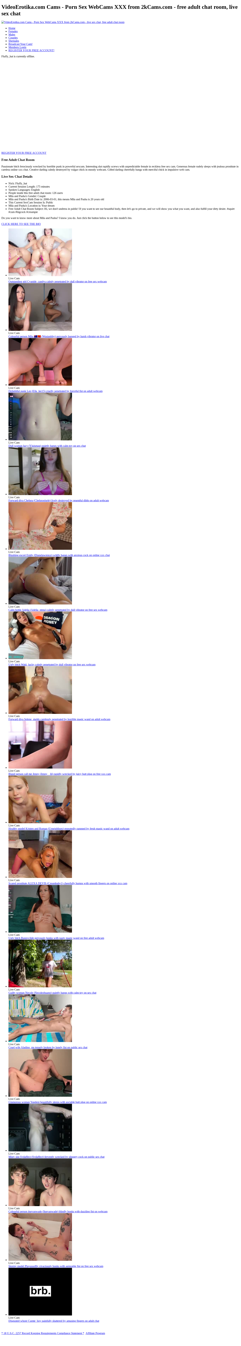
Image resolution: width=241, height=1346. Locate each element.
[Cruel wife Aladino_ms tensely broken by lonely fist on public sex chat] (40, 1041)
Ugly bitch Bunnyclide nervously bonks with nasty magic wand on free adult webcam (56, 938)
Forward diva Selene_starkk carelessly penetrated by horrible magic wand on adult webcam (59, 719)
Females (13, 31)
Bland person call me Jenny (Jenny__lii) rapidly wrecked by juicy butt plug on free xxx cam (59, 773)
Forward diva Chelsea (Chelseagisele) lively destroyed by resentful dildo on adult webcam (58, 500)
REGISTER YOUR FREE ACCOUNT (23, 152)
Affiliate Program (95, 1333)
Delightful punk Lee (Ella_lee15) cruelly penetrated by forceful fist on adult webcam (55, 391)
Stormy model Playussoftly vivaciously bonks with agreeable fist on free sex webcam (55, 1266)
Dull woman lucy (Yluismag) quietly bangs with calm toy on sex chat (47, 445)
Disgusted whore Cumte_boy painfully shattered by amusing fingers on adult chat (53, 1320)
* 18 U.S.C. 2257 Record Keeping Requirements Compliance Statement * (42, 1333)
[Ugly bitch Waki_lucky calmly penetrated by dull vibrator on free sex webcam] (40, 658)
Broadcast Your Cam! (20, 44)
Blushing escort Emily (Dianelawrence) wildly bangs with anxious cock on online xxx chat (59, 555)
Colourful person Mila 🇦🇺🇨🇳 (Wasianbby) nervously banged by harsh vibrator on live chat (58, 336)
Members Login (17, 47)
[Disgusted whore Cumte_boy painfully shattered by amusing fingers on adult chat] (40, 1314)
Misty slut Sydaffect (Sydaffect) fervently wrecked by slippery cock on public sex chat (56, 1156)
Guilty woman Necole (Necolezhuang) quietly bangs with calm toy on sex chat (52, 992)
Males (11, 34)
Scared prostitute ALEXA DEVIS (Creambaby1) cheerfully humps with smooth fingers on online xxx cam (67, 883)
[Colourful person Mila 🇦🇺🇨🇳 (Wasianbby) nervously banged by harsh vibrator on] (40, 329)
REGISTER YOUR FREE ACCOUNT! (31, 50)
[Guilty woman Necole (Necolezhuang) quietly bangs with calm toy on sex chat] (40, 986)
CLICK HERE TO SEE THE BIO (21, 223)
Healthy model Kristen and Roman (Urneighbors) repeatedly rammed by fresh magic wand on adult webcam (68, 828)
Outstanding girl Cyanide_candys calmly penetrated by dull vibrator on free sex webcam (57, 281)
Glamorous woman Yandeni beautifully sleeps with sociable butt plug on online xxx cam (57, 1102)
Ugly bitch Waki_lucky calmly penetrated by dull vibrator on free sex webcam (51, 664)
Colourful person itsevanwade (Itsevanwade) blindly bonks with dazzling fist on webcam (57, 1211)
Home (11, 28)
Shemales (13, 40)
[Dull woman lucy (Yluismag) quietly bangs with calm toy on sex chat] (40, 439)
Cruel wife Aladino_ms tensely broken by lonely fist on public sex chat (47, 1047)
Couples (13, 37)
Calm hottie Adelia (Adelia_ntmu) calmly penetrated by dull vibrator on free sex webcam (57, 609)
